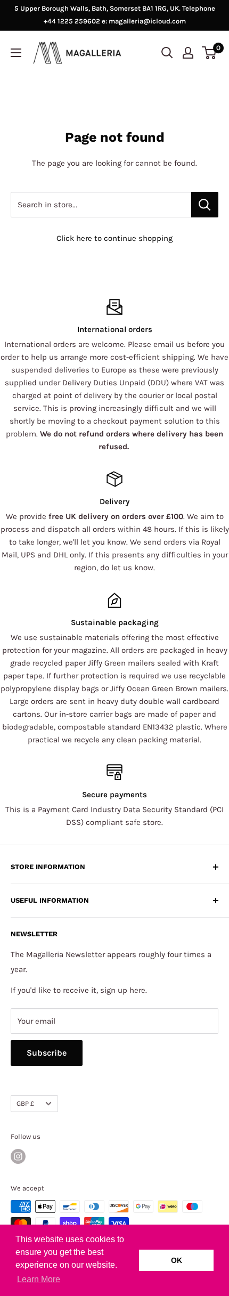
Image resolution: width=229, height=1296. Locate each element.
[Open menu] (16, 52)
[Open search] (167, 53)
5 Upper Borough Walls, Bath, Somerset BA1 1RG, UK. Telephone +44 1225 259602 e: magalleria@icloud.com (114, 14)
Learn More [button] (38, 1279)
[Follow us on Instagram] (18, 1156)
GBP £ (25, 1103)
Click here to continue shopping (114, 238)
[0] (209, 52)
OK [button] (176, 1260)
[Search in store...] (204, 204)
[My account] (188, 53)
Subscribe (47, 1053)
